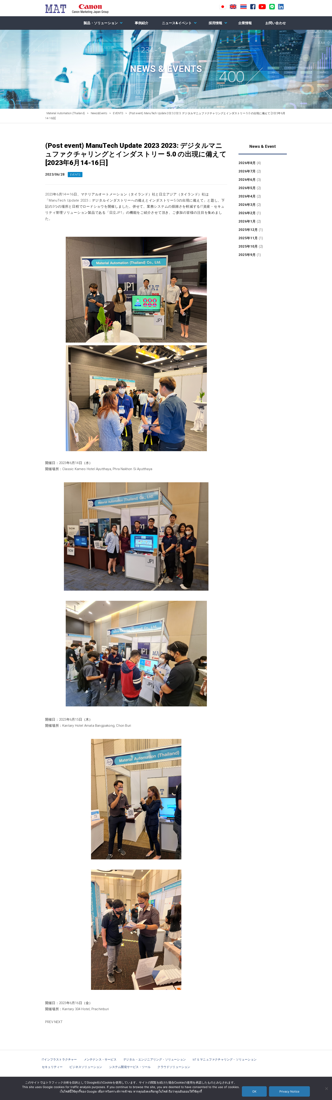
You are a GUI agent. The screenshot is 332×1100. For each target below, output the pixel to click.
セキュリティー (52, 1067)
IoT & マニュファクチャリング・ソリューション (225, 1059)
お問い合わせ (275, 23)
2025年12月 (248, 230)
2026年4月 (247, 196)
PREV (49, 1022)
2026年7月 (247, 171)
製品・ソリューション (101, 23)
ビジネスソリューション (85, 1067)
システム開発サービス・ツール (130, 1067)
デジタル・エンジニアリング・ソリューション (154, 1059)
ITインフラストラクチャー (59, 1059)
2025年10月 (248, 246)
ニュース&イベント (177, 23)
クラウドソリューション (173, 1067)
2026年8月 (247, 163)
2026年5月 (247, 188)
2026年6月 (247, 180)
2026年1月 (247, 221)
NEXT (58, 1022)
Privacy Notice (289, 1091)
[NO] (326, 1088)
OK (254, 1091)
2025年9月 (247, 255)
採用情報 (215, 23)
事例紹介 (142, 23)
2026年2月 (247, 213)
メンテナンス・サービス (100, 1059)
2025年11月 (248, 238)
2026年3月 (247, 205)
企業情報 (245, 23)
